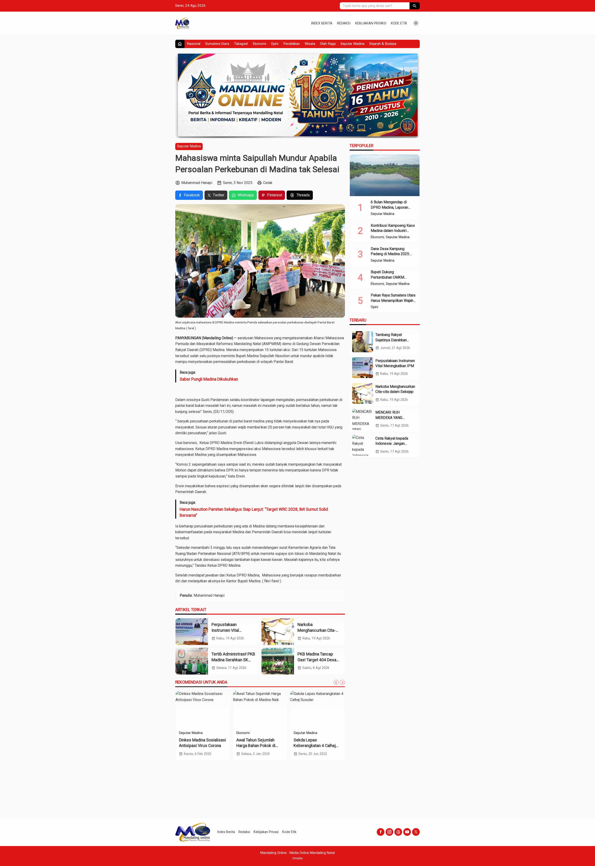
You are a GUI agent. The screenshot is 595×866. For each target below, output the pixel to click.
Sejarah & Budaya (382, 44)
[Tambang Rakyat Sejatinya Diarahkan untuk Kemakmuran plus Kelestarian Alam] (362, 341)
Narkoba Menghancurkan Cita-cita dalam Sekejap (317, 630)
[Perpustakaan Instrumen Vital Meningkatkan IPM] (191, 631)
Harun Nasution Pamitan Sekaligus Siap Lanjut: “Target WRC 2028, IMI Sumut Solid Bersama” (254, 512)
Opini (274, 44)
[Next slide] (342, 682)
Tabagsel (241, 44)
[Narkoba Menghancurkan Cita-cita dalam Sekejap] (277, 631)
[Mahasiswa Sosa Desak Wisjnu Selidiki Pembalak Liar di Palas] (317, 709)
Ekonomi (259, 44)
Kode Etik (399, 23)
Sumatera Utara (217, 44)
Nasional (193, 44)
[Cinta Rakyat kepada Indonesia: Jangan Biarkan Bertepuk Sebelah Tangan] (362, 445)
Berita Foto (302, 733)
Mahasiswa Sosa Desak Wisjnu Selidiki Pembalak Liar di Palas (316, 746)
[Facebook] (380, 832)
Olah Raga (328, 44)
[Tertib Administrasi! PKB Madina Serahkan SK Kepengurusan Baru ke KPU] (191, 661)
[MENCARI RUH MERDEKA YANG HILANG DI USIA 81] (362, 419)
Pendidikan (291, 44)
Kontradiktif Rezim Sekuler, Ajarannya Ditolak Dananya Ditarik (202, 746)
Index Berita (321, 23)
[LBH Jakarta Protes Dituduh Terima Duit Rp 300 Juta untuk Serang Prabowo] (260, 709)
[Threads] (398, 832)
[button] (415, 5)
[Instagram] (389, 832)
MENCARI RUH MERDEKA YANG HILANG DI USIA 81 (391, 417)
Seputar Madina (352, 44)
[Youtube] (407, 832)
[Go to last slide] (336, 682)
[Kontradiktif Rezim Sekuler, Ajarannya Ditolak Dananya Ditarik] (202, 709)
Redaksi (343, 23)
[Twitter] (416, 832)
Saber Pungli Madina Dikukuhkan (209, 379)
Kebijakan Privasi (370, 23)
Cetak (267, 183)
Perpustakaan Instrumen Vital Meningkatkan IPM (228, 630)
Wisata (310, 44)
